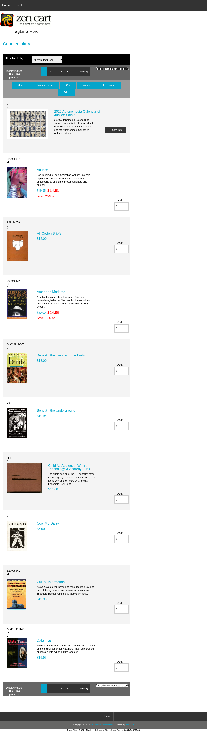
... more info (115, 130)
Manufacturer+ (45, 85)
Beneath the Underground (56, 410)
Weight (87, 85)
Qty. (68, 85)
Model (21, 85)
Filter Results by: (14, 58)
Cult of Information (51, 582)
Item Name (109, 85)
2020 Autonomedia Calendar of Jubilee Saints (77, 113)
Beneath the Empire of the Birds (61, 355)
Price (66, 92)
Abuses (42, 170)
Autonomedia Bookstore (101, 724)
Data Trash (45, 640)
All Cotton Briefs (49, 233)
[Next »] (84, 71)
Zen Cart (130, 724)
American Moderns (51, 292)
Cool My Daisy (48, 523)
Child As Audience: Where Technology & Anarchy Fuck (69, 467)
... (74, 71)
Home (6, 5)
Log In (19, 5)
